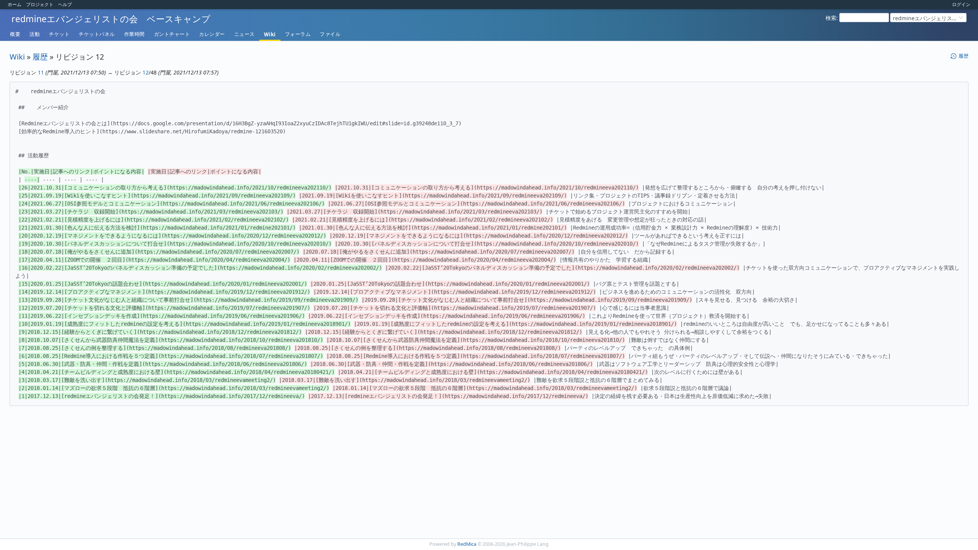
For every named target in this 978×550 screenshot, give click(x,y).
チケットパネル (97, 34)
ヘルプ (65, 4)
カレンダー (212, 34)
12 (145, 72)
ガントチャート (172, 34)
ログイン (961, 4)
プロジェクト (39, 4)
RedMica (466, 544)
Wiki (270, 34)
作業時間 (134, 34)
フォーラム (298, 34)
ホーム (14, 4)
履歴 (40, 57)
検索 (831, 17)
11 (41, 72)
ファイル (330, 34)
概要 (15, 34)
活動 (34, 34)
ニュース (244, 34)
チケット (59, 34)
